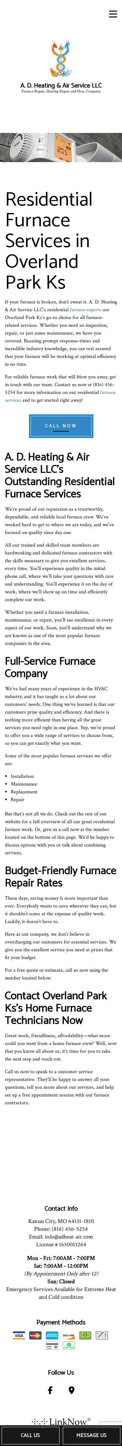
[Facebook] (50, 1391)
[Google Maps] (71, 1391)
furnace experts (86, 309)
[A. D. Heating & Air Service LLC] (61, 58)
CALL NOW (61, 426)
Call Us (30, 1435)
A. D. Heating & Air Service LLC (61, 86)
